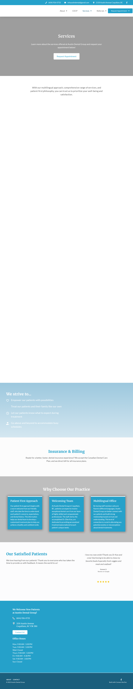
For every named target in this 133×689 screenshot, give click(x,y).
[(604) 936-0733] (14, 618)
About (62, 11)
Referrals (100, 11)
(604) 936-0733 (23, 618)
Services (86, 11)
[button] (82, 563)
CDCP (74, 11)
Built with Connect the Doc (118, 682)
